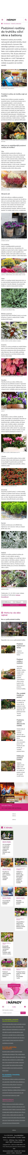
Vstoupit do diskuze (14, 605)
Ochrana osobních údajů (8, 1151)
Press (16, 1140)
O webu (14, 1006)
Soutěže (23, 1137)
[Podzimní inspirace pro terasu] (8, 649)
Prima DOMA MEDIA (18, 1135)
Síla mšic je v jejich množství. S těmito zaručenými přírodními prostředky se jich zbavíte (13, 1040)
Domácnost (18, 968)
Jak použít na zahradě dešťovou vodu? (15, 1032)
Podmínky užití (17, 1151)
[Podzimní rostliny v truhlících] (8, 674)
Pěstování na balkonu (20, 869)
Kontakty (4, 1137)
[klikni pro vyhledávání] (25, 19)
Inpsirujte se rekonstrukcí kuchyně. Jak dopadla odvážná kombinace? (12, 1087)
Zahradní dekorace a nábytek (6, 842)
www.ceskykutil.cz (7, 1048)
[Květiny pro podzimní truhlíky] (8, 766)
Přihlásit (23, 1012)
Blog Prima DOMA (11, 1137)
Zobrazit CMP (19, 1152)
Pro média (18, 1137)
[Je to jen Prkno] (14, 793)
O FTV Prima (11, 1140)
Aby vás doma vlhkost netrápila (16, 1065)
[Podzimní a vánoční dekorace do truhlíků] (8, 735)
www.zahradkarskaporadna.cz (10, 1021)
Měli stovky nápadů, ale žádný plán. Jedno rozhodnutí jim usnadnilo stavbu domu (13, 1059)
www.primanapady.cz (8, 1101)
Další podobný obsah (14, 985)
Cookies (13, 1152)
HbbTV (11, 1142)
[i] (14, 77)
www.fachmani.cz (7, 1076)
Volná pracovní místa (17, 1142)
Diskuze (18, 602)
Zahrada (4, 841)
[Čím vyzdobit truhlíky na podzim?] (8, 704)
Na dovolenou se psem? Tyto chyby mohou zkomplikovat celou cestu (13, 1117)
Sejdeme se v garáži (15, 1095)
